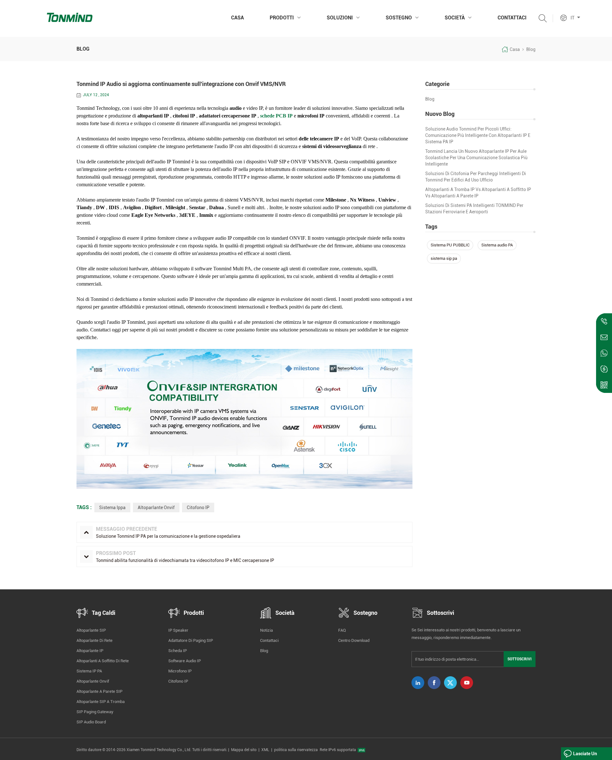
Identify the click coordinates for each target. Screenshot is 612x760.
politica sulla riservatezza (296, 750)
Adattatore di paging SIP (190, 640)
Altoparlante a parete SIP (99, 691)
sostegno (399, 18)
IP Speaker (178, 630)
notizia (266, 630)
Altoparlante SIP (91, 630)
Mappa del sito (244, 750)
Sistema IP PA (89, 671)
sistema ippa (112, 507)
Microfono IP (180, 671)
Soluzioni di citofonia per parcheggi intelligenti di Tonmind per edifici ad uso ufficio (475, 176)
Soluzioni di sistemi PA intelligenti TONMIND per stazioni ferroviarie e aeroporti (474, 208)
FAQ (342, 630)
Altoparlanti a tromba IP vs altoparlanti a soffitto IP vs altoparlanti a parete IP (478, 192)
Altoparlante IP (89, 650)
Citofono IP (178, 681)
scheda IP (177, 650)
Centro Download (353, 640)
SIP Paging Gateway (94, 711)
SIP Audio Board (91, 722)
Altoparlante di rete (94, 640)
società (455, 18)
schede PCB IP (276, 115)
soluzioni (340, 18)
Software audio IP (184, 660)
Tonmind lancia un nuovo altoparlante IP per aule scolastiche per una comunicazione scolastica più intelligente (476, 158)
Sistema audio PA (497, 245)
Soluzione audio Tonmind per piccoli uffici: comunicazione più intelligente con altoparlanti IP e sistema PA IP (477, 135)
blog (429, 99)
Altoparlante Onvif (156, 507)
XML (265, 750)
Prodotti (282, 18)
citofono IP (198, 507)
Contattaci (512, 18)
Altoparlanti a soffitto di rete (102, 660)
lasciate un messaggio (585, 755)
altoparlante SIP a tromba (100, 701)
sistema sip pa (444, 258)
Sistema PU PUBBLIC (450, 245)
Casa (237, 18)
